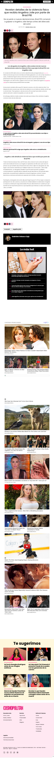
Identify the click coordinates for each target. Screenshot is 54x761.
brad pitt (7, 229)
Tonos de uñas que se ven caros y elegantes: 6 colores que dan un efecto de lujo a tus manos (27, 286)
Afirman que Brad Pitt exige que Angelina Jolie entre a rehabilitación (24, 149)
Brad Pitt (46, 73)
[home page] (8, 2)
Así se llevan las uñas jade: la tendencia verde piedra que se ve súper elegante (27, 291)
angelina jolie (17, 229)
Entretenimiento (27, 7)
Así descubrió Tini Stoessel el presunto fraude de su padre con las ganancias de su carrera (39, 667)
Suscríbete (47, 1)
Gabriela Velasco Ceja (30, 27)
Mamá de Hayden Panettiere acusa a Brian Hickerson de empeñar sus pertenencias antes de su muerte (14, 693)
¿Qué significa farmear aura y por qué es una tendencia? (27, 296)
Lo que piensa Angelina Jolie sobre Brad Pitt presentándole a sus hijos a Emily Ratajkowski (25, 133)
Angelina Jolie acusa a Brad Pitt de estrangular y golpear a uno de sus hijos (26, 142)
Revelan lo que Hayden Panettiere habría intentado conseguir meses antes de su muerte (39, 693)
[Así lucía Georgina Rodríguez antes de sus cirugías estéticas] (14, 654)
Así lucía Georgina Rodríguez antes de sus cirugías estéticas (14, 666)
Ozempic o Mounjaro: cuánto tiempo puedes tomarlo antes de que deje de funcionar (26, 275)
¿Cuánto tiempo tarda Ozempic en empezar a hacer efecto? (26, 281)
